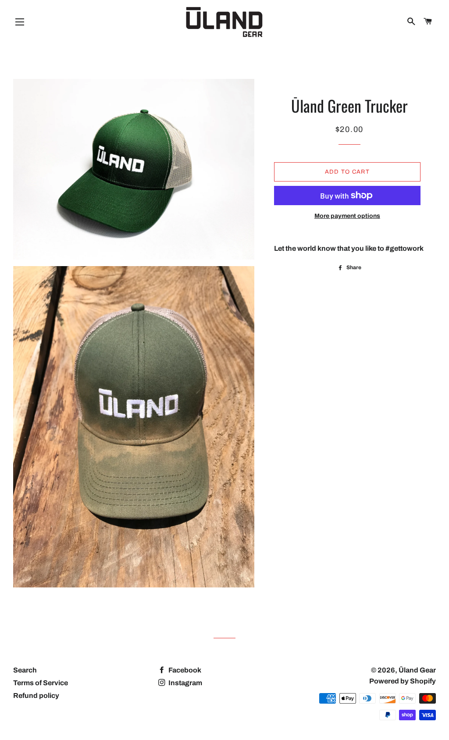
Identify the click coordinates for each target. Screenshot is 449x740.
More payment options (347, 216)
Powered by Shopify (402, 681)
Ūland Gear (417, 670)
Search (25, 670)
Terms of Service (40, 683)
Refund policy (36, 695)
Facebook (184, 670)
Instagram (184, 683)
